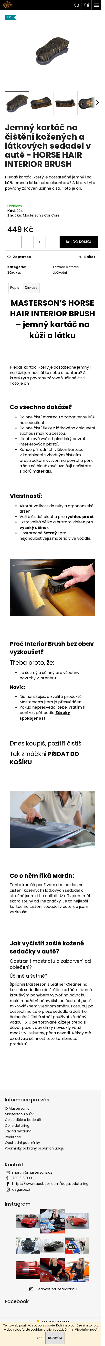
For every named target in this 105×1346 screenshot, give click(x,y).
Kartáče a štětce (65, 267)
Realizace (13, 1137)
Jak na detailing (18, 1131)
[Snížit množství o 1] (27, 242)
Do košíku (82, 241)
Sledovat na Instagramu (56, 1289)
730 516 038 (22, 1178)
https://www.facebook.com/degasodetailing (50, 1183)
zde (39, 1338)
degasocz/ (21, 1189)
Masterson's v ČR (19, 1114)
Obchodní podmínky (22, 1142)
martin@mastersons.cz (32, 1172)
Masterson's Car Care (41, 215)
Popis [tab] (14, 287)
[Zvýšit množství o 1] (51, 242)
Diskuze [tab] (31, 287)
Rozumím (55, 1338)
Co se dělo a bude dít (23, 1119)
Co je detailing (17, 1125)
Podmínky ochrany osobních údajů (34, 1148)
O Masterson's (17, 1108)
